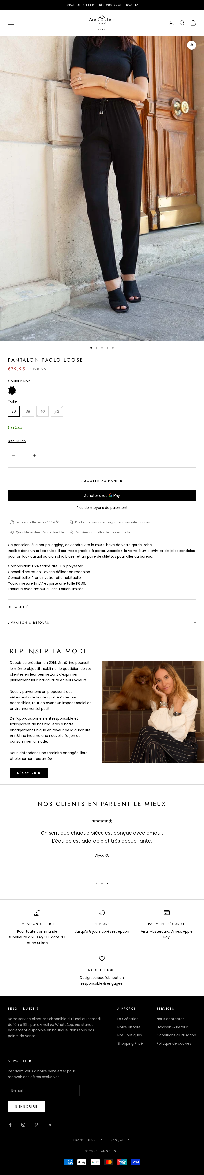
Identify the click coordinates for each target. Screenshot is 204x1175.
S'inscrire (26, 1106)
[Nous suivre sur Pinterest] (36, 1124)
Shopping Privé (130, 1043)
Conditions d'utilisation (176, 1035)
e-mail (43, 1024)
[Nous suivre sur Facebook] (10, 1124)
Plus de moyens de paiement (102, 507)
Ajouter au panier (102, 480)
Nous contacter (170, 1018)
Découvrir (29, 773)
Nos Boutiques (129, 1035)
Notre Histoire (129, 1027)
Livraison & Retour (172, 1027)
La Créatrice (128, 1018)
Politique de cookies (174, 1043)
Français (117, 1140)
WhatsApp (64, 1024)
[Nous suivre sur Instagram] (23, 1124)
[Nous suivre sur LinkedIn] (49, 1124)
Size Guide (17, 441)
